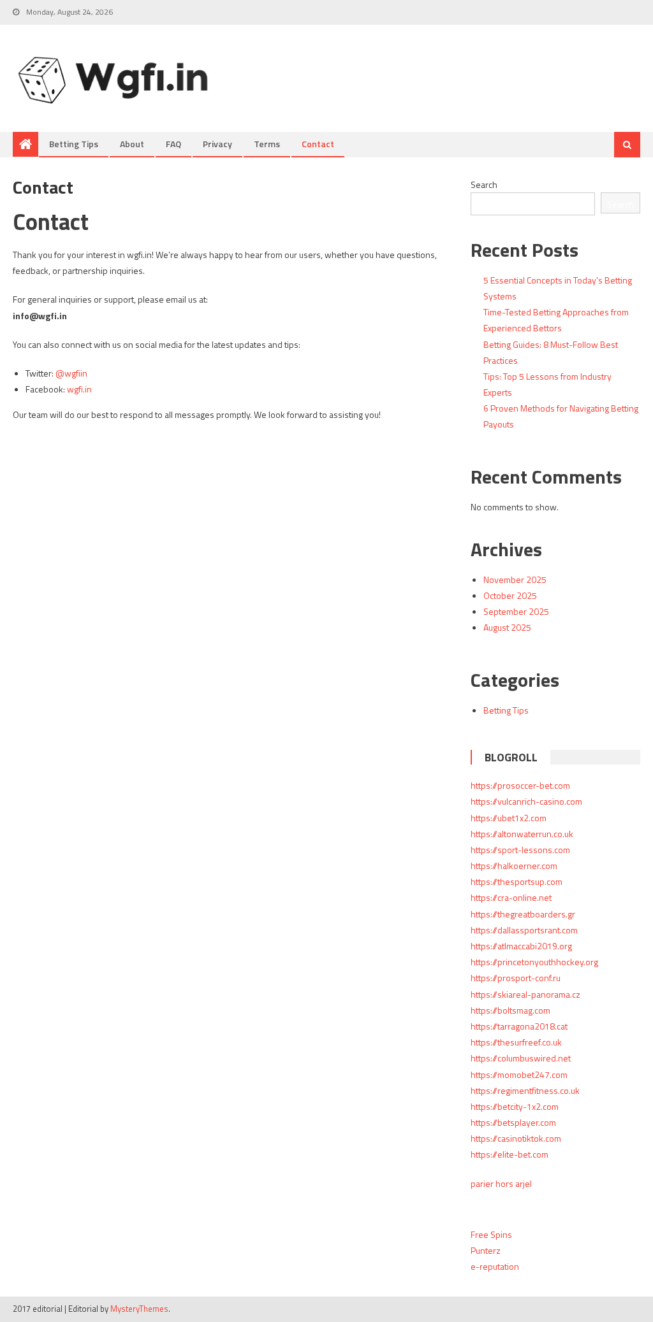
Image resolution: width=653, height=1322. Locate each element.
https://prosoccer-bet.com (520, 785)
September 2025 (516, 611)
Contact (318, 143)
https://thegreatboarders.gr (523, 914)
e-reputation (495, 1266)
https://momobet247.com (519, 1074)
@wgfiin (71, 373)
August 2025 (507, 627)
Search (484, 184)
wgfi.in (79, 389)
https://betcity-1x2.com (515, 1106)
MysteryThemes (139, 1308)
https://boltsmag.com (510, 1010)
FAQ (173, 143)
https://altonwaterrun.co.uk (522, 833)
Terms (267, 143)
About (132, 143)
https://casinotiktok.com (516, 1138)
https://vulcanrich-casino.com (526, 801)
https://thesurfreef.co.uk (516, 1042)
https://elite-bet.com (509, 1154)
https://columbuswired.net (521, 1058)
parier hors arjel (501, 1183)
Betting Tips (73, 143)
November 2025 (515, 579)
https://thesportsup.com (516, 881)
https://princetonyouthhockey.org (534, 961)
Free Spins (491, 1234)
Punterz (486, 1250)
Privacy (217, 143)
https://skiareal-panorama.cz (525, 994)
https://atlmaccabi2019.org (521, 945)
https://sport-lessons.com (520, 849)
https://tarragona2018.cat (519, 1026)
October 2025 (510, 595)
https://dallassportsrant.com (524, 930)
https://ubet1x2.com (509, 817)
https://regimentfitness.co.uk (525, 1090)
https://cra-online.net (511, 897)
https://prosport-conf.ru (516, 977)
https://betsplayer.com (513, 1122)
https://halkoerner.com (514, 865)
